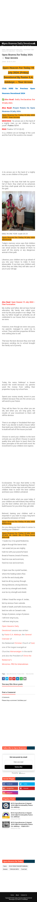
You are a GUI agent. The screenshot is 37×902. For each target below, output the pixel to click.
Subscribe (18, 767)
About (17, 895)
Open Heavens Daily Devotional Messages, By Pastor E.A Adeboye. (20, 898)
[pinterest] (27, 788)
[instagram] (10, 792)
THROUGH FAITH (14, 869)
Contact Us (24, 895)
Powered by (15, 773)
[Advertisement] (18, 20)
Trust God (24, 869)
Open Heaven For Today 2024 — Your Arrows (18, 49)
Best (4, 61)
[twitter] (27, 784)
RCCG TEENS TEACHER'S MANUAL (18, 866)
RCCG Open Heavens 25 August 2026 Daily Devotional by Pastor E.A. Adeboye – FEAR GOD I (22, 824)
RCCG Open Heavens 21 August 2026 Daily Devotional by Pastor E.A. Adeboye (22, 805)
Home (3, 49)
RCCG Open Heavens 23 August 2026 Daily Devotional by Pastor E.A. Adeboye (22, 815)
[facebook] (10, 784)
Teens (5, 866)
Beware (5, 869)
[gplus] (10, 788)
